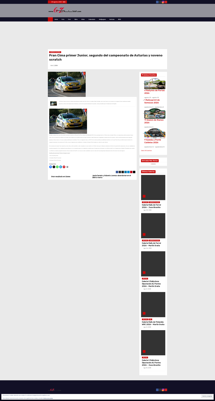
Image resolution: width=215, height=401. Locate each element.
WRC (150, 319)
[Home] (50, 19)
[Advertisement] (107, 34)
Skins (76, 19)
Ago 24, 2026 (148, 248)
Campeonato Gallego (154, 202)
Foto (63, 19)
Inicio (56, 19)
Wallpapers (102, 19)
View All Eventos (146, 151)
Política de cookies (48, 398)
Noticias (112, 19)
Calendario (91, 19)
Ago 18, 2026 (147, 368)
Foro (69, 19)
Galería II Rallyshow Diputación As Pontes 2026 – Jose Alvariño (151, 362)
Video (83, 19)
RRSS (119, 19)
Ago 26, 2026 (148, 210)
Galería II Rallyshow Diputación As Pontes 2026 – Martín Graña (151, 283)
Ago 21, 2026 (147, 289)
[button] (166, 19)
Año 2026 (145, 202)
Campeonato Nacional (55, 52)
